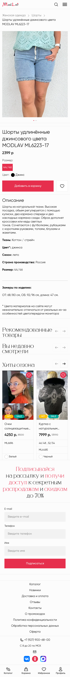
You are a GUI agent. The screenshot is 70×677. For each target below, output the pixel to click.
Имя (6, 543)
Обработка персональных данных (35, 625)
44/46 (7, 167)
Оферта (35, 631)
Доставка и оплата (35, 596)
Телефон (9, 526)
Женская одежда (14, 15)
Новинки (35, 590)
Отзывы (35, 602)
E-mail (8, 509)
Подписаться (35, 563)
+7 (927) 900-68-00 (37, 639)
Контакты (35, 608)
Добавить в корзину (27, 186)
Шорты (36, 15)
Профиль (60, 673)
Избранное (44, 673)
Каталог (8, 673)
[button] (64, 363)
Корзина (26, 673)
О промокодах (35, 614)
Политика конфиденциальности (35, 619)
